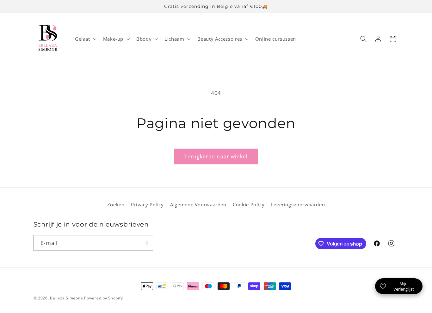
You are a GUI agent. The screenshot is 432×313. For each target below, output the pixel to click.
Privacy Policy (147, 204)
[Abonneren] (145, 243)
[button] (85, 39)
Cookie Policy (248, 204)
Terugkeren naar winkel (216, 156)
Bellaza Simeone (66, 298)
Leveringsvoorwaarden (298, 204)
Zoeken (116, 204)
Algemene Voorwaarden (198, 204)
